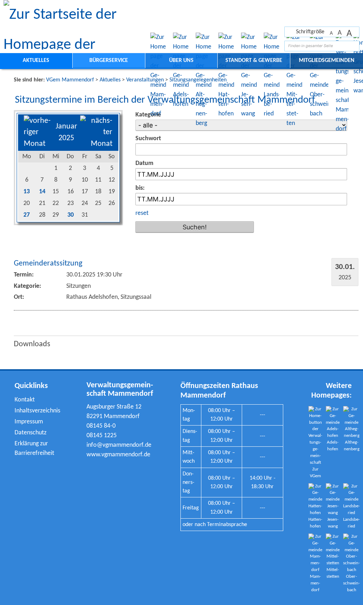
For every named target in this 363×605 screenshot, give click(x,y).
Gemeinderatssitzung (48, 263)
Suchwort (148, 138)
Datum (144, 163)
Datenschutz (30, 432)
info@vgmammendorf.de (118, 445)
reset (142, 213)
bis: (140, 188)
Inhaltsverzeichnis (37, 410)
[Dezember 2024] (38, 144)
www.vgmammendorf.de (118, 454)
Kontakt (25, 399)
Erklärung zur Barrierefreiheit (34, 448)
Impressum (29, 421)
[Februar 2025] (96, 144)
